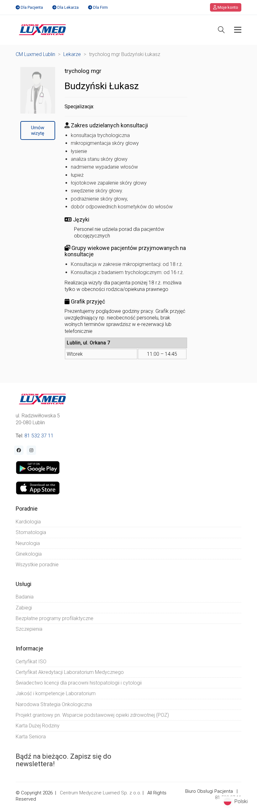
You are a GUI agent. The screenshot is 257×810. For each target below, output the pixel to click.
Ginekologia (29, 554)
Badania (25, 597)
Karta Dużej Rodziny (38, 726)
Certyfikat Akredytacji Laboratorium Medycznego (70, 672)
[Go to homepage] (42, 30)
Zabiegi (24, 608)
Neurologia (28, 543)
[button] (237, 29)
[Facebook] (19, 450)
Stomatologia (31, 532)
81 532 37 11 (39, 436)
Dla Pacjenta (32, 7)
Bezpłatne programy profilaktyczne (54, 618)
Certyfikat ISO (31, 662)
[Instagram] (31, 450)
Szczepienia (29, 629)
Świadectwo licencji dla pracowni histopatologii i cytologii (79, 683)
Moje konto (227, 7)
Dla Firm (100, 7)
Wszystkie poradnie (37, 565)
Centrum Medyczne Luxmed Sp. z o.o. (100, 793)
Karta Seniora (31, 737)
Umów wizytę (37, 130)
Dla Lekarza (68, 7)
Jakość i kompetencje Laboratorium (56, 693)
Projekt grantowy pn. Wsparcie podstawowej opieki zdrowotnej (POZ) (92, 715)
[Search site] (221, 30)
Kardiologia (28, 522)
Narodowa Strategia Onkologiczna (54, 704)
